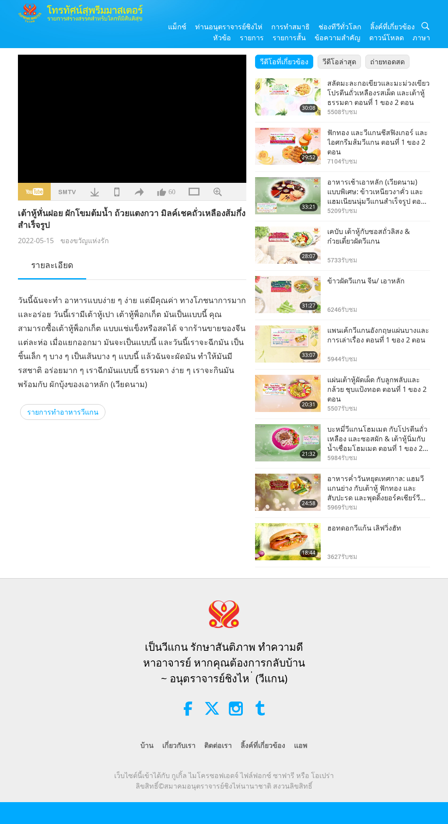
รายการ (252, 37)
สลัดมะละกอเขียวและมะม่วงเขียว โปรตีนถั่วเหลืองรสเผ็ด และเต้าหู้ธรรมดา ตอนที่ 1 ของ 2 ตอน (378, 93)
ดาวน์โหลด (386, 37)
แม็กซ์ (177, 26)
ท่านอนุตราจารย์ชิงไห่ (228, 26)
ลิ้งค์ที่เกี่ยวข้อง (392, 26)
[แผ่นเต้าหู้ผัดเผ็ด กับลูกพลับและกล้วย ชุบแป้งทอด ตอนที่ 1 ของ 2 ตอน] (288, 393)
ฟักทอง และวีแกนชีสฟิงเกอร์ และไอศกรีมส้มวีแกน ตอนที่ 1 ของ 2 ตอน (377, 142)
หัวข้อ (222, 37)
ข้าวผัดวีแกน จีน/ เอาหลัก (366, 281)
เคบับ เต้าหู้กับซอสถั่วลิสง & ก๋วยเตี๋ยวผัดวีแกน (368, 236)
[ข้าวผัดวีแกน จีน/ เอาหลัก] (288, 294)
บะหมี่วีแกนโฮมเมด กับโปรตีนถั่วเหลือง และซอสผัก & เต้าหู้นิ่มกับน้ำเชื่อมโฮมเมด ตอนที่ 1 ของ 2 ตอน (377, 439)
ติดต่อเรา (218, 745)
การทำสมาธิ (290, 26)
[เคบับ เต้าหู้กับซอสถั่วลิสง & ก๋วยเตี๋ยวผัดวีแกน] (288, 245)
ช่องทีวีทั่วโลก (339, 26)
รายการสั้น (289, 37)
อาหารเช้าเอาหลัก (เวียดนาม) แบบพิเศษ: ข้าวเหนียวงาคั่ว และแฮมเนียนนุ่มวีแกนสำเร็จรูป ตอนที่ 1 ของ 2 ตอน (376, 191)
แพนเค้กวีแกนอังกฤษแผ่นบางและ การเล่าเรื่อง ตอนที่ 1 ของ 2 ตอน (378, 335)
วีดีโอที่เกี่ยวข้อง (284, 61)
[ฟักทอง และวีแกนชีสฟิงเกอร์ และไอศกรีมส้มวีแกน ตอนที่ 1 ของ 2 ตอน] (288, 146)
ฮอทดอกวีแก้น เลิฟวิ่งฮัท (364, 528)
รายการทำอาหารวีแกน (62, 412)
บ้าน (147, 745)
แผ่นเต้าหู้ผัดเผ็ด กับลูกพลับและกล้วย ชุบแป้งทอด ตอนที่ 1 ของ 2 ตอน (377, 389)
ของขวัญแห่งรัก (84, 240)
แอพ (301, 745)
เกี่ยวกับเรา (179, 745)
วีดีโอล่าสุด (339, 61)
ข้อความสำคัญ (337, 37)
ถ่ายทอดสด (387, 61)
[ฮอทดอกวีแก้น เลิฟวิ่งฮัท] (288, 541)
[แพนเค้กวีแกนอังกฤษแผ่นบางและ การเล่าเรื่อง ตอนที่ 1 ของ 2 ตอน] (288, 344)
